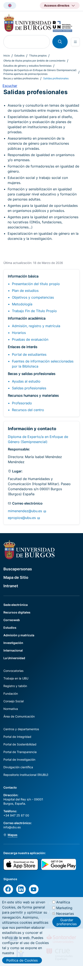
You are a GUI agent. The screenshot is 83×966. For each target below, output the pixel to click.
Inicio (6, 55)
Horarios (19, 333)
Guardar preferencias (67, 922)
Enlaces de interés (22, 347)
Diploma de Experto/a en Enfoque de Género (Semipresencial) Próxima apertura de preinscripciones (39, 72)
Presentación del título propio (36, 284)
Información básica (23, 276)
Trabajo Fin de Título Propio (34, 311)
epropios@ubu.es (22, 518)
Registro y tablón (15, 686)
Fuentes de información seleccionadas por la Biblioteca (42, 363)
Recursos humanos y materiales (33, 395)
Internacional (13, 650)
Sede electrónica (15, 604)
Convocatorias (13, 670)
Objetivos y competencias (33, 297)
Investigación (13, 643)
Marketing (64, 908)
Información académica (27, 318)
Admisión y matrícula (18, 635)
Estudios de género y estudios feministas (27, 65)
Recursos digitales (16, 612)
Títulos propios (38, 55)
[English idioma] (9, 5)
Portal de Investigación (19, 759)
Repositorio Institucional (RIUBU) (25, 775)
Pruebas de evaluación (30, 339)
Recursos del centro (28, 410)
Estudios (19, 55)
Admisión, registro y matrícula (36, 326)
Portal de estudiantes (29, 354)
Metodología (22, 304)
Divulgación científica (18, 767)
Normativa (10, 709)
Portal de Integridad (17, 736)
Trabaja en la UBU (15, 678)
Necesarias (65, 913)
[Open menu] (75, 42)
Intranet (10, 586)
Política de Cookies (22, 960)
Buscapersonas (17, 569)
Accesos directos (56, 5)
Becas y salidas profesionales (21, 78)
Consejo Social (13, 701)
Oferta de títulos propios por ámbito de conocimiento (34, 60)
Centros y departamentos (21, 729)
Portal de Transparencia (20, 752)
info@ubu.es (12, 827)
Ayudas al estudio (26, 381)
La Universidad (14, 658)
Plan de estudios (25, 290)
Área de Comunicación (19, 716)
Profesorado (22, 403)
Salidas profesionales (29, 388)
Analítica (63, 902)
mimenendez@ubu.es (25, 511)
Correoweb (11, 620)
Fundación (10, 693)
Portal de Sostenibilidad (19, 744)
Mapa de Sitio (15, 577)
